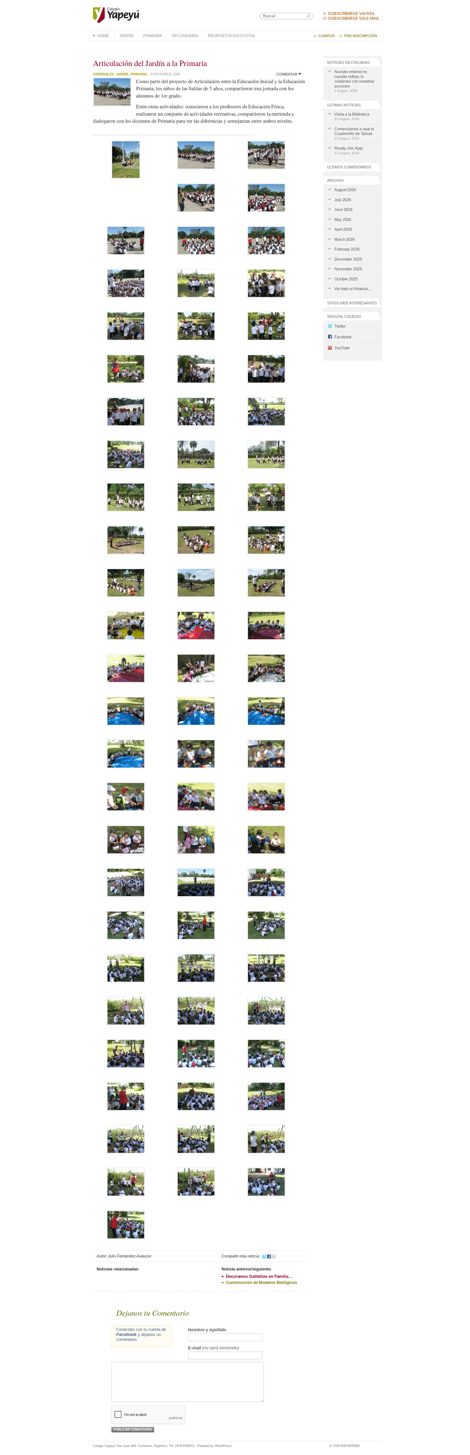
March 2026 (344, 239)
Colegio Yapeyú (116, 15)
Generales (103, 74)
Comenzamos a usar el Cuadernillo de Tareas (354, 133)
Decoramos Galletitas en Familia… (259, 1276)
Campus (326, 36)
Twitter (340, 326)
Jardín (126, 36)
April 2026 (343, 229)
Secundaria (185, 36)
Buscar (308, 16)
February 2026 (347, 249)
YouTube (342, 348)
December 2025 (348, 259)
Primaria (152, 36)
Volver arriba (346, 1446)
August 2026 (345, 190)
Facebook (343, 337)
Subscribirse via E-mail (354, 18)
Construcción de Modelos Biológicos (261, 1282)
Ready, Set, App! (348, 150)
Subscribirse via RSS (351, 13)
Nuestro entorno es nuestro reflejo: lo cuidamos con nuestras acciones (354, 81)
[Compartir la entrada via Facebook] (269, 1256)
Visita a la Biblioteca (351, 116)
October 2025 (346, 279)
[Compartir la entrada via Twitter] (264, 1256)
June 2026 (343, 210)
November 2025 (348, 269)
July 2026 (342, 200)
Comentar (286, 74)
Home (103, 36)
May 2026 (342, 220)
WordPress (223, 1446)
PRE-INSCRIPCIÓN (360, 36)
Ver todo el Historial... (352, 289)
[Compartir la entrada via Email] (274, 1256)
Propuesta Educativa (231, 36)
